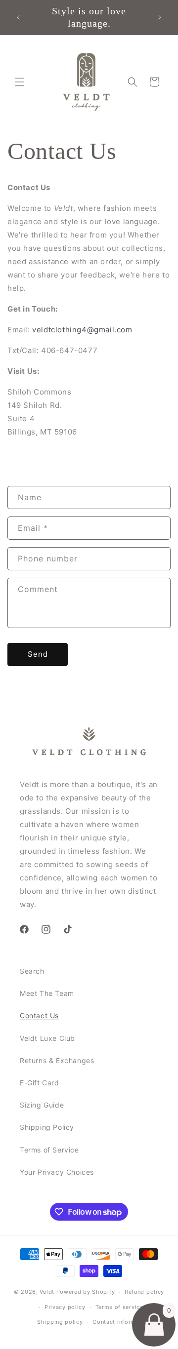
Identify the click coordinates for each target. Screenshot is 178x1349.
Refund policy (144, 1291)
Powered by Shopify (85, 1291)
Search (32, 971)
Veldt (47, 1291)
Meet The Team (47, 993)
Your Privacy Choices (57, 1172)
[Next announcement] (160, 17)
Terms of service (119, 1307)
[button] (20, 82)
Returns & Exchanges (57, 1060)
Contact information (121, 1321)
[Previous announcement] (18, 17)
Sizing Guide (42, 1105)
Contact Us (39, 1015)
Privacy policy (65, 1307)
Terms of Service (49, 1150)
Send (38, 654)
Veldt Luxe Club (47, 1038)
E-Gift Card (39, 1082)
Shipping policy (60, 1321)
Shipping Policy (47, 1127)
